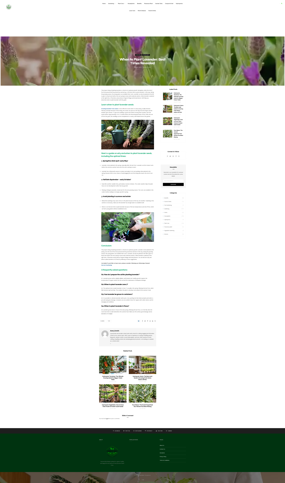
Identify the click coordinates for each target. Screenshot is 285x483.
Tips (109, 321)
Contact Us (162, 449)
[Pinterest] (91, 102)
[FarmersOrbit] (9, 7)
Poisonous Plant (148, 3)
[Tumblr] (91, 113)
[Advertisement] (142, 25)
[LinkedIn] (91, 110)
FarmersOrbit (141, 475)
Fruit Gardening (168, 205)
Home (104, 3)
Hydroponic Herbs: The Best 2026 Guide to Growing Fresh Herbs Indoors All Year (142, 378)
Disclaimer (162, 453)
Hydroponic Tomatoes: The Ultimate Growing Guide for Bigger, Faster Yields (112, 378)
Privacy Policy (163, 456)
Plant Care (121, 3)
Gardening (111, 3)
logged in (107, 418)
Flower (102, 321)
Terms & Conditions (164, 460)
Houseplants (131, 3)
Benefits (139, 3)
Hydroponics (179, 3)
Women (166, 234)
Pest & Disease (142, 10)
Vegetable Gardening (169, 230)
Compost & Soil (169, 3)
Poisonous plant (168, 227)
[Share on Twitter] (91, 98)
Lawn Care (132, 10)
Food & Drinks (152, 10)
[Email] (91, 106)
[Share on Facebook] (91, 94)
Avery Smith (139, 67)
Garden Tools (158, 3)
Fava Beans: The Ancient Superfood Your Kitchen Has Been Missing (178, 134)
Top (143, 479)
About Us (162, 445)
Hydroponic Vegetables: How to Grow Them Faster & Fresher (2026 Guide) (178, 121)
